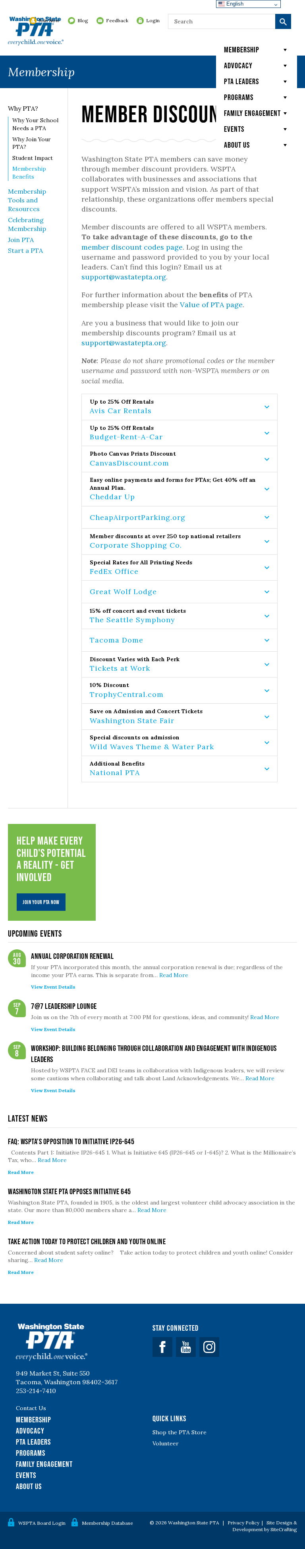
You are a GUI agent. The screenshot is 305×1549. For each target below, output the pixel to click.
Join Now (49, 20)
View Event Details (53, 987)
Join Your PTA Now (41, 902)
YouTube (186, 1347)
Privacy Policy (243, 1523)
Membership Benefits (29, 172)
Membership (241, 49)
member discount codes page (132, 247)
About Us (29, 1486)
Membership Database (107, 1523)
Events (234, 129)
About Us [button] (237, 144)
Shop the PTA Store (179, 1432)
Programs (238, 97)
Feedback (117, 20)
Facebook (162, 1347)
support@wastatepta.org (123, 276)
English (234, 4)
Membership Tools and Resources (27, 200)
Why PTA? (23, 108)
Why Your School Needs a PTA (35, 124)
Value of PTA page (211, 304)
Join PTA (21, 240)
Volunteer (165, 1443)
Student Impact (32, 158)
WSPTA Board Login (42, 1523)
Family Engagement (252, 113)
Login (153, 20)
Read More (173, 975)
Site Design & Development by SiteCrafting (264, 1526)
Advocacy (238, 65)
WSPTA (36, 32)
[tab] (179, 407)
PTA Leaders (241, 81)
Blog (82, 20)
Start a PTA (25, 250)
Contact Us (31, 1408)
